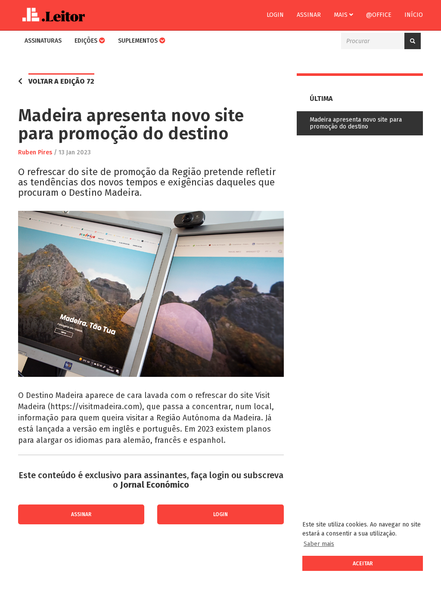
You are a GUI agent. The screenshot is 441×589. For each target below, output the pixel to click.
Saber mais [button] (319, 544)
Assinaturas (43, 40)
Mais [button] (341, 15)
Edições (87, 40)
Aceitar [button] (363, 563)
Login (275, 15)
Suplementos (138, 40)
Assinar (309, 15)
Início (413, 15)
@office (378, 15)
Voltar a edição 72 (61, 81)
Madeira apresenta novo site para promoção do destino (356, 123)
